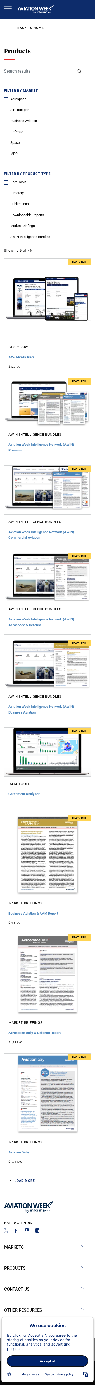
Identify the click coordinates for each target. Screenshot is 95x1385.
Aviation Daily (18, 1152)
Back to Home (30, 28)
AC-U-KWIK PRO (21, 357)
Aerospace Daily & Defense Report (34, 1033)
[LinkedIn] (37, 1231)
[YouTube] (27, 1231)
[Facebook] (17, 1231)
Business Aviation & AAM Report (33, 913)
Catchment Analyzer (24, 794)
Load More (25, 1181)
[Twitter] (6, 1231)
